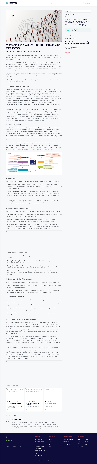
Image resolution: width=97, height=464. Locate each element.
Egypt (79, 443)
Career (50, 444)
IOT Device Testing (39, 453)
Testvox (9, 55)
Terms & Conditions (67, 444)
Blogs (50, 3)
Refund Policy (66, 443)
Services (30, 3)
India (79, 439)
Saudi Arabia (80, 446)
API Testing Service (39, 443)
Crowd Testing (38, 448)
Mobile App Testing (39, 455)
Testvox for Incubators (68, 439)
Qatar (86, 444)
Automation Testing (39, 444)
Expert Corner (52, 443)
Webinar (51, 441)
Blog (50, 446)
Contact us (87, 3)
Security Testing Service (40, 450)
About (50, 439)
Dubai (79, 441)
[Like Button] (7, 381)
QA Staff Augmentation (39, 452)
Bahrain (86, 441)
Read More (85, 26)
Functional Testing (38, 439)
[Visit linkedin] (24, 419)
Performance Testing (39, 441)
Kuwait (86, 443)
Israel (79, 444)
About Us (45, 3)
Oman (86, 439)
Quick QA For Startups (39, 446)
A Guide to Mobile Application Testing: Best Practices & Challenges (34, 403)
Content (55, 3)
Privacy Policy (66, 441)
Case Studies (38, 3)
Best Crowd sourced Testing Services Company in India (14, 402)
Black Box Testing (49, 401)
